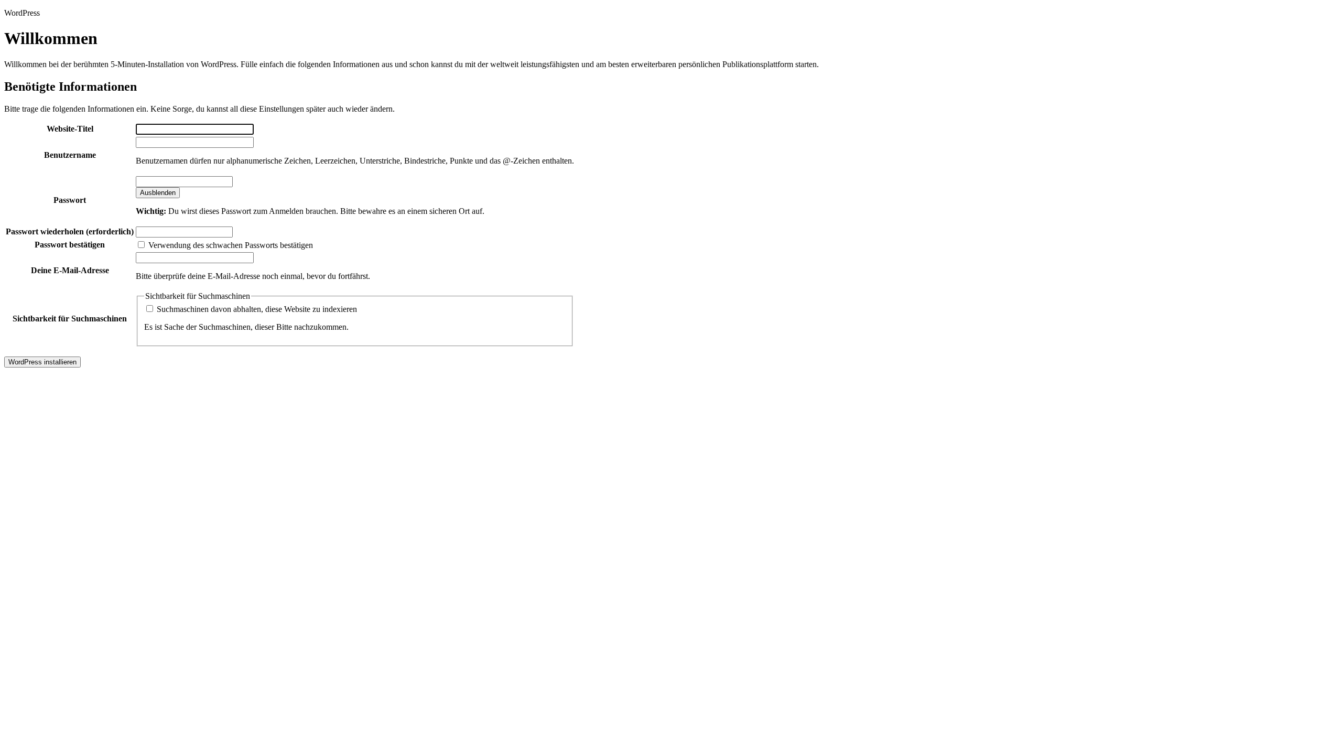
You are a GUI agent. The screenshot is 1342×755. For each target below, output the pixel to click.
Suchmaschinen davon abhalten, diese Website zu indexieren (256, 309)
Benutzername (70, 154)
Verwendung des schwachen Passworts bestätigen (229, 245)
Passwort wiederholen (70, 231)
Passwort (69, 200)
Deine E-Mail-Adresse (70, 270)
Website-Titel (70, 128)
